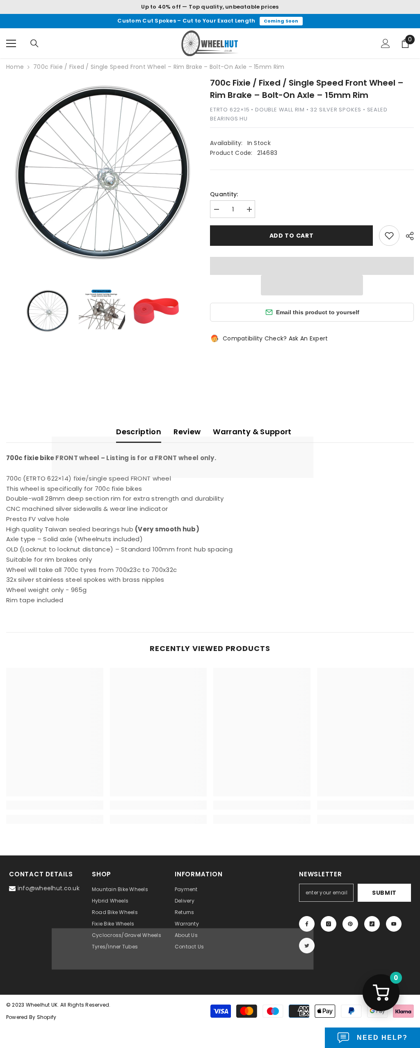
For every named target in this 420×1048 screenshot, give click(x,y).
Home (15, 67)
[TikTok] (372, 924)
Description (138, 431)
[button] (312, 285)
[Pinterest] (350, 924)
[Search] (34, 43)
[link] (54, 805)
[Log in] (385, 43)
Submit (384, 893)
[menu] (11, 43)
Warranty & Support (252, 431)
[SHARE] (406, 236)
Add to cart (291, 235)
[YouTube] (394, 924)
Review (187, 431)
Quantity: (224, 194)
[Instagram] (328, 924)
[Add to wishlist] (389, 235)
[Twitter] (307, 945)
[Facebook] (307, 924)
